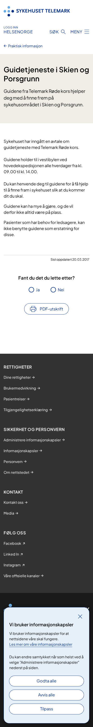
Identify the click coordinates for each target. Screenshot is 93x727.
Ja (38, 289)
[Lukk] (80, 616)
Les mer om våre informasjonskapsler (40, 644)
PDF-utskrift (51, 308)
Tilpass (46, 708)
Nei (61, 289)
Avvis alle (46, 694)
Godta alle (46, 680)
